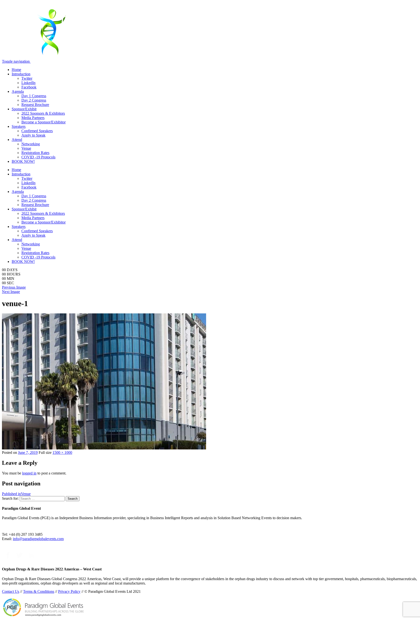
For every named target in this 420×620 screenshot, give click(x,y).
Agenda (18, 91)
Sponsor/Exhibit (24, 109)
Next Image (11, 292)
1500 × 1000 (62, 452)
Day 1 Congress (33, 96)
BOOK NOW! (23, 161)
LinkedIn (28, 83)
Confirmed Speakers (37, 131)
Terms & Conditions (38, 591)
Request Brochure (35, 105)
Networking (30, 144)
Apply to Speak (33, 135)
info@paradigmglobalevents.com (38, 539)
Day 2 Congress (33, 100)
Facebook (28, 87)
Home (16, 70)
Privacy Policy (69, 591)
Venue (26, 148)
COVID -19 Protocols (38, 157)
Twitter (26, 78)
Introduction (21, 74)
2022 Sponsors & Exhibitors (43, 113)
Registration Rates (35, 153)
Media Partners (32, 118)
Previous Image (14, 287)
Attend (17, 140)
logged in (29, 473)
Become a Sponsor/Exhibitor (43, 122)
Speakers (19, 126)
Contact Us (10, 591)
